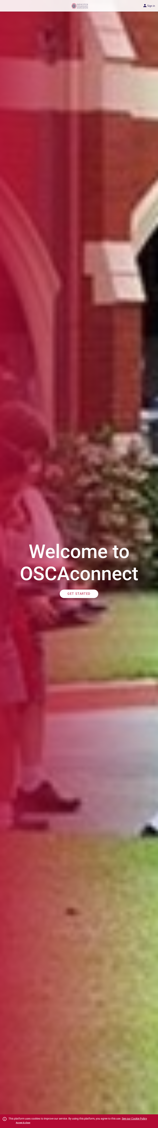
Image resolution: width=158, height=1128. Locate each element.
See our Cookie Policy (134, 1118)
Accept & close (23, 1122)
